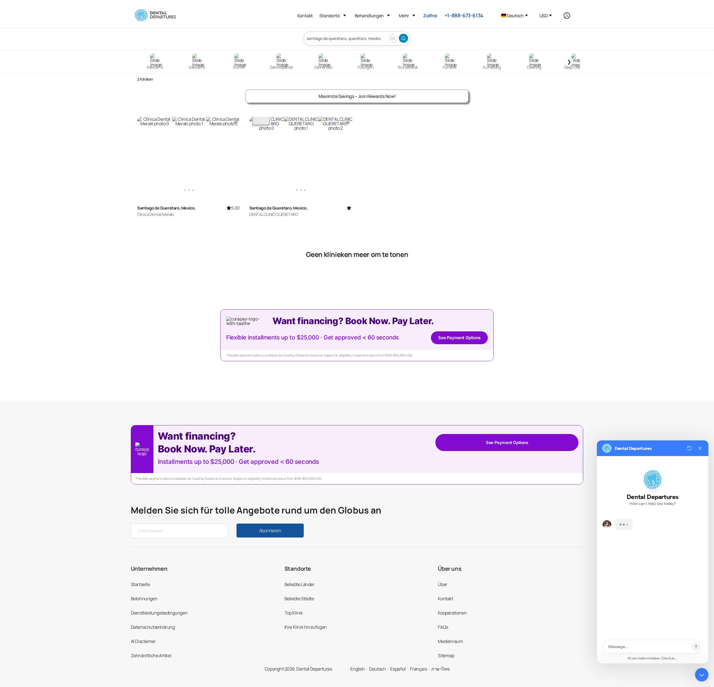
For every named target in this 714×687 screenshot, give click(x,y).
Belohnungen (144, 599)
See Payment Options (459, 337)
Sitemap (446, 655)
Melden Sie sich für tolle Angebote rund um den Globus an (256, 510)
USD (543, 16)
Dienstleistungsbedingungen (159, 613)
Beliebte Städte (299, 599)
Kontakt (305, 16)
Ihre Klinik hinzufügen (305, 627)
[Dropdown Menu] (344, 15)
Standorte (329, 16)
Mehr (404, 16)
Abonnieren (270, 530)
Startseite (140, 584)
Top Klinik (293, 613)
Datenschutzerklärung (153, 627)
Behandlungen (369, 16)
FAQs (443, 627)
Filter (393, 38)
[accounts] (570, 15)
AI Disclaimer (143, 641)
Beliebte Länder (299, 584)
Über (442, 584)
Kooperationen (452, 613)
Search (403, 38)
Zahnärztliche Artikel (151, 655)
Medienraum (450, 641)
